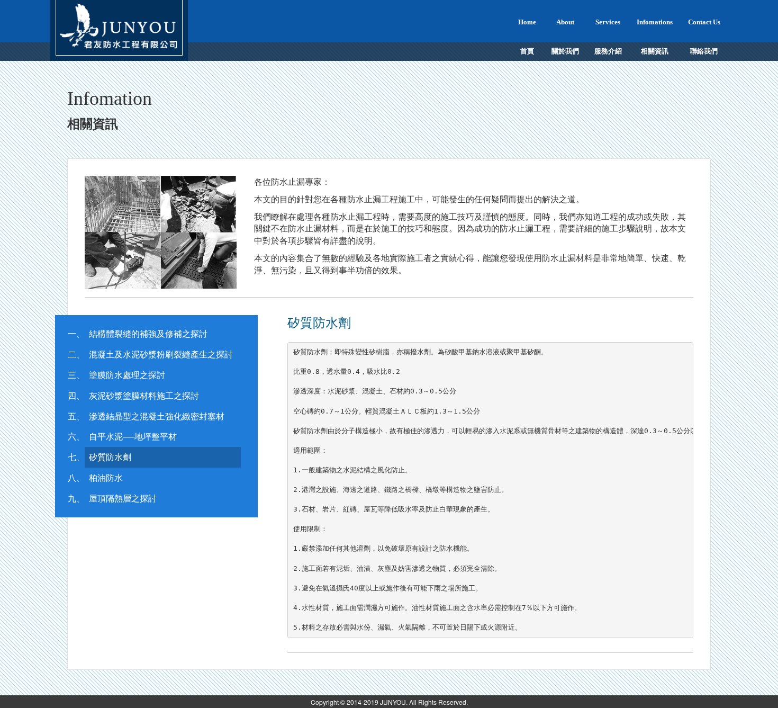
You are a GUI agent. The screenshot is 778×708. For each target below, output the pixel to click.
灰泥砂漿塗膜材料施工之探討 (144, 395)
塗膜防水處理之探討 (127, 375)
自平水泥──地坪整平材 (133, 436)
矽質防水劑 (110, 457)
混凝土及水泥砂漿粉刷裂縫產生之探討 (161, 354)
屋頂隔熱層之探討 (123, 498)
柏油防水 (106, 477)
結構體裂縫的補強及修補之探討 (148, 333)
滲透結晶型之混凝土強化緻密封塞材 (156, 416)
